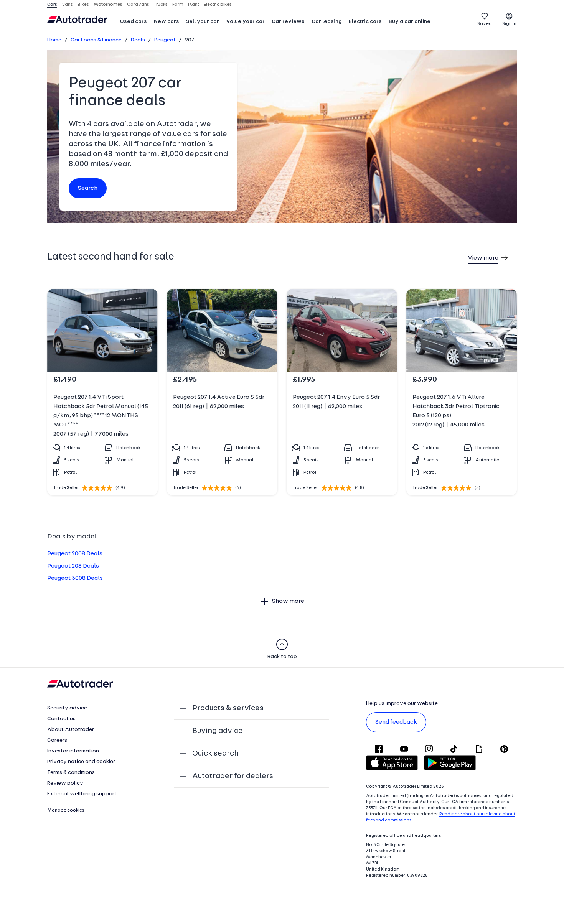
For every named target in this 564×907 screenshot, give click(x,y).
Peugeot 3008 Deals (75, 578)
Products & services (228, 708)
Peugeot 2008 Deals (74, 554)
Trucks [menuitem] (161, 4)
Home (54, 40)
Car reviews (288, 22)
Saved (484, 23)
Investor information (73, 751)
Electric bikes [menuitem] (218, 4)
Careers (57, 740)
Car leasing (327, 22)
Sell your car (202, 22)
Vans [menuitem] (67, 4)
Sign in (509, 23)
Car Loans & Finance (96, 40)
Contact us (61, 719)
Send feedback (396, 722)
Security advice (67, 708)
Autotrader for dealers (232, 776)
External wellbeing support (82, 794)
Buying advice (217, 731)
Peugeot (165, 40)
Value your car (245, 22)
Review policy (65, 783)
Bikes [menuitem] (83, 4)
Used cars (133, 22)
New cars (166, 22)
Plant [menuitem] (193, 4)
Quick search (215, 753)
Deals (138, 40)
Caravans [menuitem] (138, 4)
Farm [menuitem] (177, 4)
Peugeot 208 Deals (73, 566)
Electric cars (365, 22)
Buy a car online (409, 22)
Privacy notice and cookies (81, 762)
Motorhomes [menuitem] (108, 4)
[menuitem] (133, 22)
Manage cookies (65, 810)
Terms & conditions (71, 772)
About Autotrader (70, 730)
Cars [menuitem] (52, 4)
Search (87, 188)
